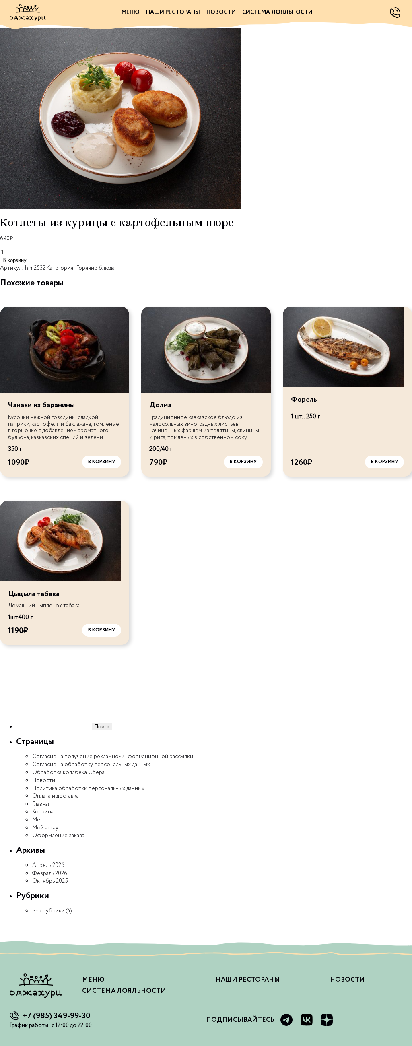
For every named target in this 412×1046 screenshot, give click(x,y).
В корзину (14, 260)
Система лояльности (277, 12)
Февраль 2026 (49, 873)
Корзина (43, 812)
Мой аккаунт (48, 828)
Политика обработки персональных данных (88, 788)
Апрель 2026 (48, 865)
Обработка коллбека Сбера (68, 772)
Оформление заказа (58, 835)
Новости (221, 12)
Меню (131, 12)
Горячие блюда (95, 268)
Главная (41, 804)
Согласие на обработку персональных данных (91, 765)
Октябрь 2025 (50, 881)
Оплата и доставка (55, 796)
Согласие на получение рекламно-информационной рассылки (112, 757)
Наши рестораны (173, 12)
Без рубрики (48, 911)
